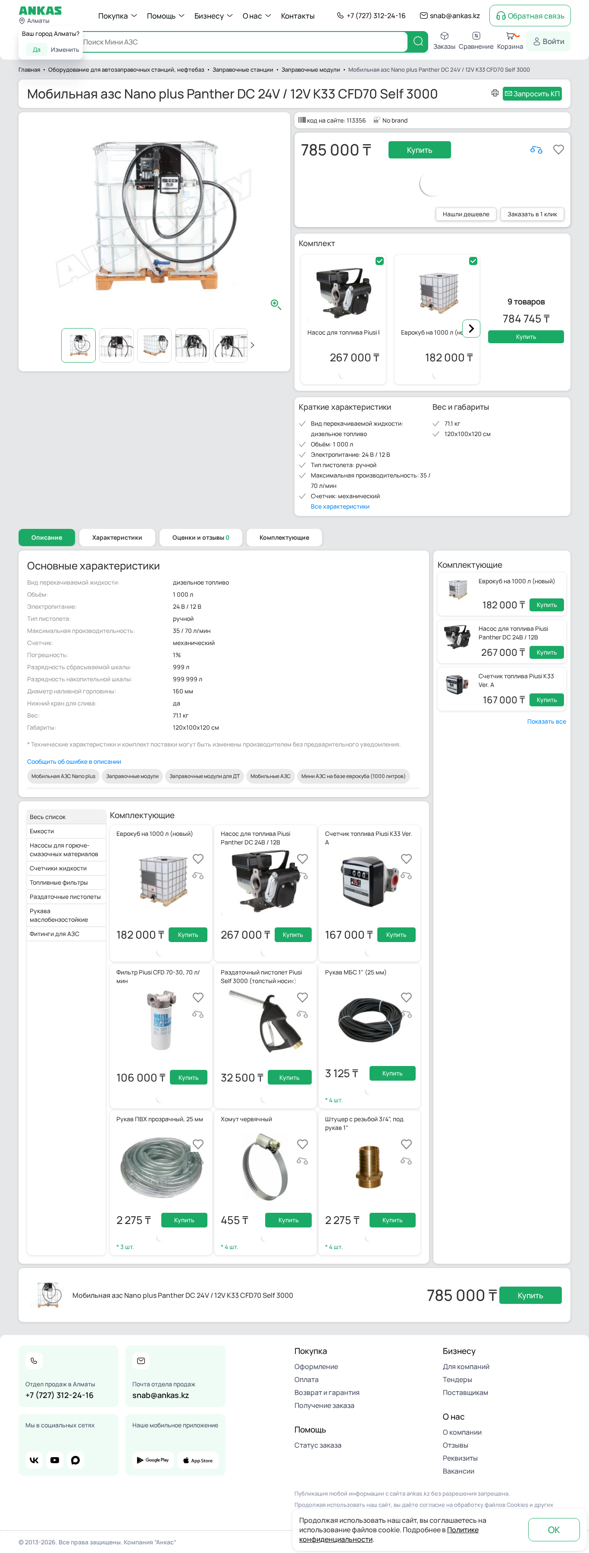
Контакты (298, 16)
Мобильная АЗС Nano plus (63, 776)
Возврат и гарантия (327, 1392)
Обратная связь (536, 16)
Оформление (316, 1366)
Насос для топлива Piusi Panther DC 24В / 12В (513, 632)
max (75, 1460)
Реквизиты (460, 1458)
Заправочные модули (132, 776)
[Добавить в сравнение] (536, 150)
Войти (553, 41)
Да (37, 49)
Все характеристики (340, 506)
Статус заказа (317, 1445)
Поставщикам (465, 1392)
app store (198, 1460)
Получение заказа (324, 1405)
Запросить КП (537, 93)
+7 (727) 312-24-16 (376, 15)
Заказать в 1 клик (532, 214)
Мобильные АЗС (271, 776)
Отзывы (455, 1445)
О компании (462, 1432)
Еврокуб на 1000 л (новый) (517, 581)
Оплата (306, 1379)
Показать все (546, 721)
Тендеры (457, 1379)
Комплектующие (284, 537)
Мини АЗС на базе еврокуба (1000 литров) (353, 776)
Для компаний (466, 1366)
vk (34, 1460)
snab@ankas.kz (455, 15)
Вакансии (458, 1471)
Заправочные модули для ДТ (204, 776)
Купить (419, 150)
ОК (554, 1530)
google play (153, 1460)
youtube (54, 1460)
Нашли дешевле (466, 214)
